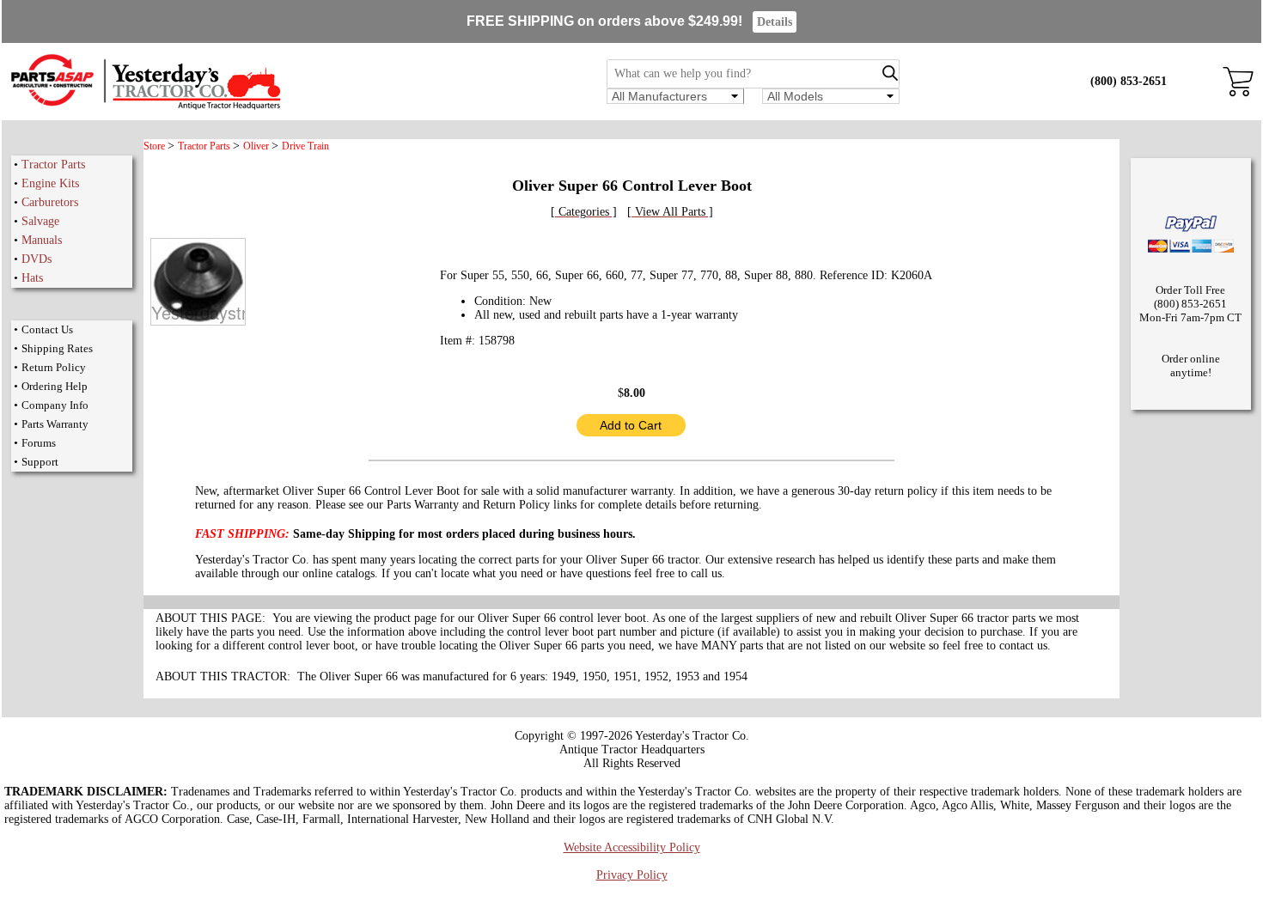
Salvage (40, 221)
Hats (32, 277)
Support (39, 461)
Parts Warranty (54, 423)
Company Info (54, 405)
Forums (38, 442)
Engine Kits (50, 183)
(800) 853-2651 (1128, 81)
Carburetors (49, 202)
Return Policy (53, 367)
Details (774, 21)
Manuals (41, 240)
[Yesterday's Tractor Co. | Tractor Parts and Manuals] (145, 107)
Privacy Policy (632, 874)
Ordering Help (54, 386)
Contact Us (47, 329)
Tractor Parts (53, 164)
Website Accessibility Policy (632, 847)
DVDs (36, 259)
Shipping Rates (57, 348)
